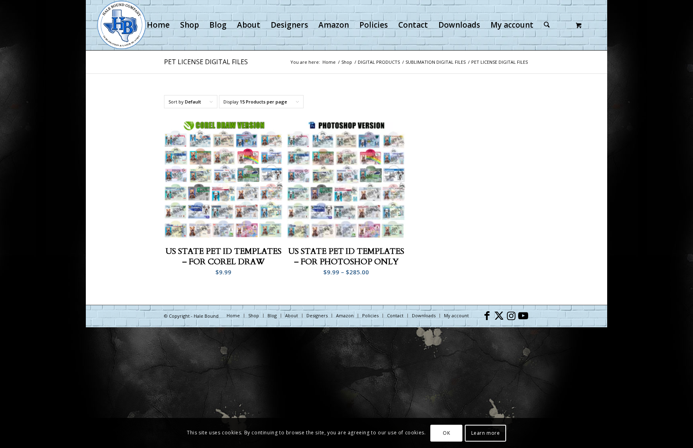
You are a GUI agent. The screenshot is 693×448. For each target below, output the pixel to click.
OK (446, 432)
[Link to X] (499, 315)
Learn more (485, 432)
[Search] (547, 25)
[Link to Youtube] (523, 315)
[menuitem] (158, 25)
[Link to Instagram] (511, 315)
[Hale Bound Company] (121, 25)
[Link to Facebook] (487, 315)
